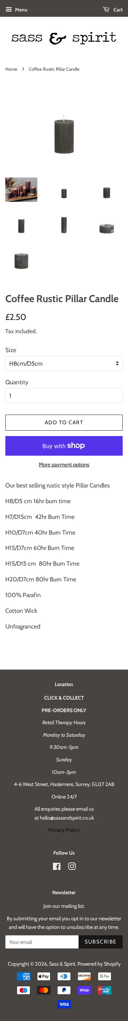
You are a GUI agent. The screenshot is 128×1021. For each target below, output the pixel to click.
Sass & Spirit (62, 964)
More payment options (64, 464)
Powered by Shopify (99, 964)
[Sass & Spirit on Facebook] (57, 868)
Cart (117, 9)
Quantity (16, 382)
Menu (20, 9)
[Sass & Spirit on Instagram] (72, 868)
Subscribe (101, 942)
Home (11, 69)
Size (10, 350)
